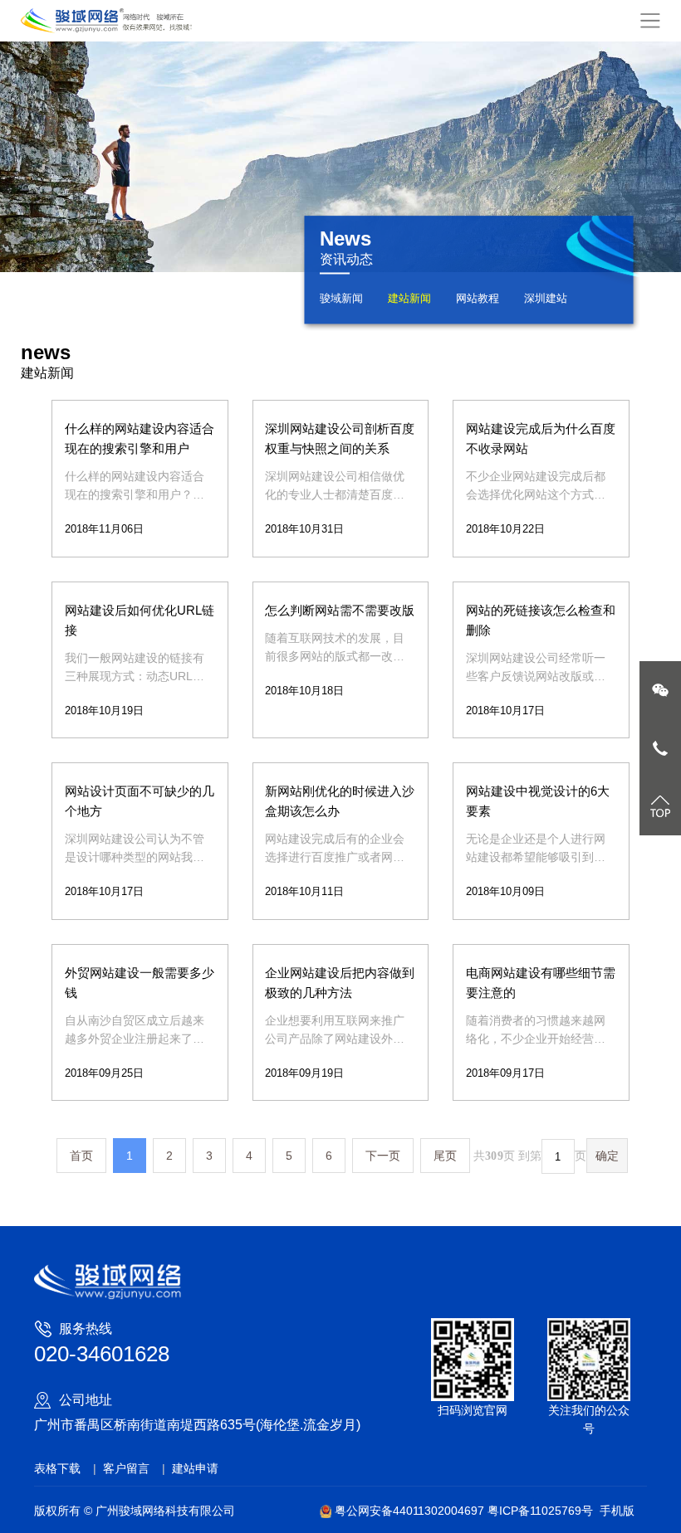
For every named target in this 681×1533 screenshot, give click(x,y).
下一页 (382, 1155)
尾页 (445, 1155)
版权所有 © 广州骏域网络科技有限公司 (134, 1510)
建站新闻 (409, 298)
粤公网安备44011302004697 (409, 1510)
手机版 (617, 1510)
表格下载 (57, 1468)
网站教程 (477, 298)
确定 (607, 1155)
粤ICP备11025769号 (540, 1510)
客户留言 (126, 1468)
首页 (81, 1155)
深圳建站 (545, 298)
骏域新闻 (341, 298)
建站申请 (195, 1468)
